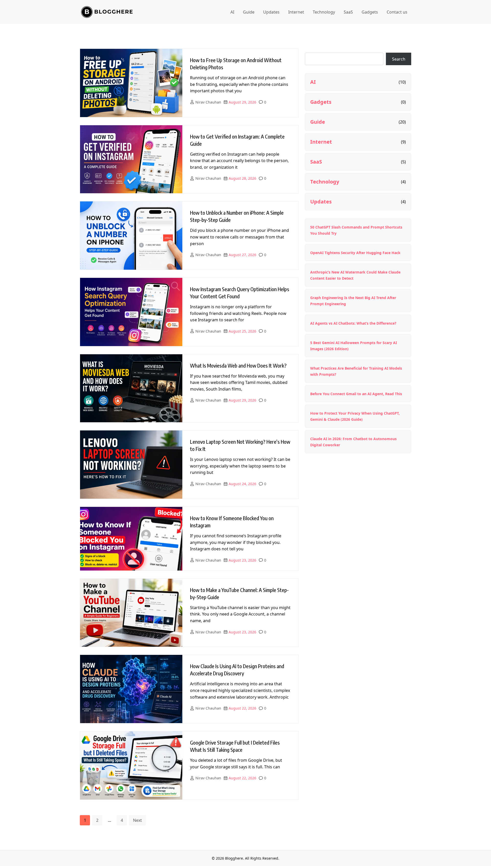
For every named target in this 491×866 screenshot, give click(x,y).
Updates (271, 12)
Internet (296, 12)
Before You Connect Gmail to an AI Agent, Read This (356, 393)
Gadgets (370, 12)
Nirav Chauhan (208, 102)
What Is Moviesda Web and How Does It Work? (238, 365)
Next (137, 820)
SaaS (348, 12)
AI (232, 12)
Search (398, 59)
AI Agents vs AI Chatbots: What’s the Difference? (353, 323)
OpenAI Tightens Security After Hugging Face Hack (355, 252)
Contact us (397, 12)
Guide (248, 12)
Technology (324, 12)
